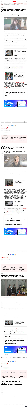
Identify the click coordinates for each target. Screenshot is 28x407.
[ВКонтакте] (14, 125)
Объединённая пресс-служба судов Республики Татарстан (9, 297)
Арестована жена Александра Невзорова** (22, 270)
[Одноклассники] (15, 125)
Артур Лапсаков (6, 354)
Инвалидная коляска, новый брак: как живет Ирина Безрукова (13, 141)
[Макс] (10, 125)
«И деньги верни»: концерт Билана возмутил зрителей (22, 137)
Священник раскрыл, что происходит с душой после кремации (14, 137)
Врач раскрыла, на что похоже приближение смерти (22, 387)
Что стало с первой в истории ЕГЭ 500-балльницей (5, 267)
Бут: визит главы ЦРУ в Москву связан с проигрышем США (13, 267)
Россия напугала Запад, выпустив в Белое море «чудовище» (22, 267)
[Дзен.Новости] (8, 125)
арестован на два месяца (8, 214)
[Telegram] (12, 125)
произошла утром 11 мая (20, 82)
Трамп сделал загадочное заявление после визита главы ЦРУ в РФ (5, 141)
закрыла (16, 85)
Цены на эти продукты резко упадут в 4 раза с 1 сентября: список (5, 137)
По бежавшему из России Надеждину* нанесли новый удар (22, 141)
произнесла (6, 87)
